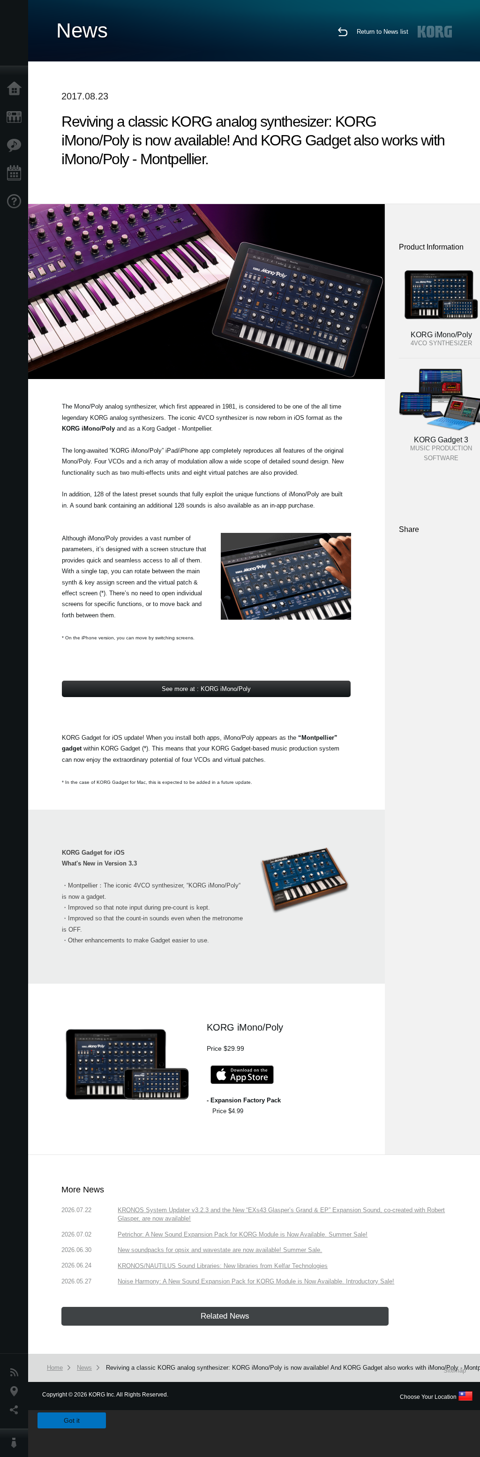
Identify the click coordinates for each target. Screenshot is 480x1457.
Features (16, 145)
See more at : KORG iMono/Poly (206, 688)
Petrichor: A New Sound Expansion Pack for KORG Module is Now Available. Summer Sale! (243, 1234)
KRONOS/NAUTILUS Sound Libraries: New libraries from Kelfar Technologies (223, 1265)
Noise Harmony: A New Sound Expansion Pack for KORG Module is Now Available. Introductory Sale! (256, 1281)
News (16, 1372)
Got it (72, 1420)
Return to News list (382, 31)
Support (16, 202)
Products (16, 117)
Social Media (16, 1410)
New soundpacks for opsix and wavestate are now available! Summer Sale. (220, 1249)
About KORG (16, 1443)
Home (16, 89)
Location (16, 1391)
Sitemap (454, 1370)
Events (16, 173)
